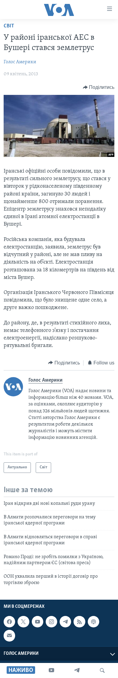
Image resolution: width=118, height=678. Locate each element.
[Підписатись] (9, 635)
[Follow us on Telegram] (65, 621)
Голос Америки (20, 62)
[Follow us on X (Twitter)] (23, 621)
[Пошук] (102, 670)
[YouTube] (51, 670)
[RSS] (79, 621)
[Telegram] (76, 670)
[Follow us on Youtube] (37, 621)
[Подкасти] (93, 621)
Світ (9, 26)
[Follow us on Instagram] (51, 621)
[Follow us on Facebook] (9, 621)
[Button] (99, 87)
